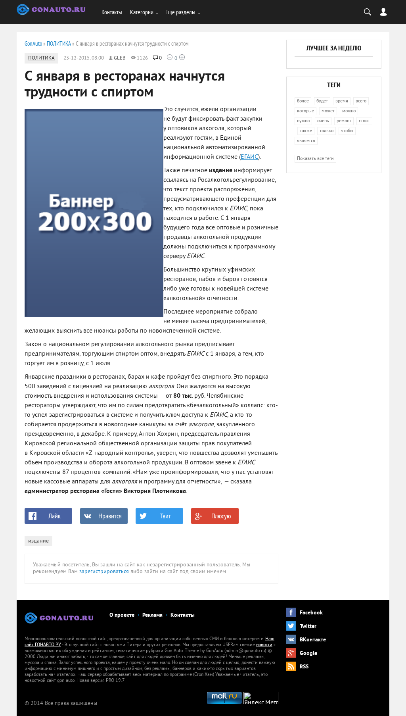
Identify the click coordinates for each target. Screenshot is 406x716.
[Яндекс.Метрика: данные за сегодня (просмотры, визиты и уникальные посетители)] (260, 698)
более (303, 101)
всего (361, 101)
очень (323, 121)
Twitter (308, 626)
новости (264, 645)
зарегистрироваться (104, 571)
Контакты (112, 12)
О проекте (121, 615)
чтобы (347, 131)
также (306, 131)
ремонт (344, 121)
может (328, 111)
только (326, 131)
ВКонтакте (313, 640)
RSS (304, 667)
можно (349, 111)
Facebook (311, 613)
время (341, 101)
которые (305, 111)
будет (322, 101)
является (306, 141)
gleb (120, 58)
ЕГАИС (249, 157)
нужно (303, 121)
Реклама (152, 615)
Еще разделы (180, 12)
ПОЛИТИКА (41, 58)
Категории (141, 12)
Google (308, 653)
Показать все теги (315, 159)
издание (38, 541)
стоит (364, 121)
